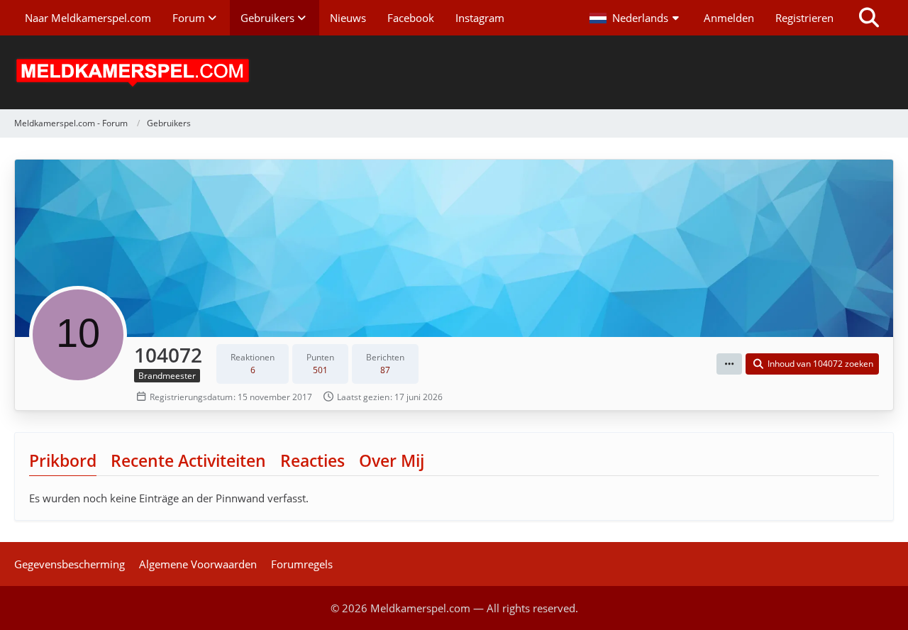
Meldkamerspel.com (420, 608)
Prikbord (62, 460)
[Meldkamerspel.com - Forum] (454, 72)
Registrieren (804, 18)
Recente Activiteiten (188, 460)
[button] (636, 17)
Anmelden (729, 18)
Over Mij (391, 460)
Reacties (312, 460)
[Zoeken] (869, 17)
